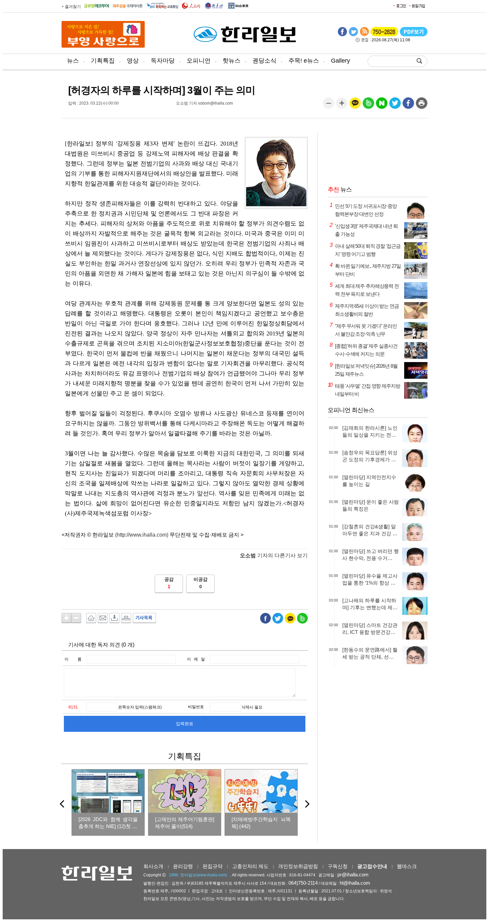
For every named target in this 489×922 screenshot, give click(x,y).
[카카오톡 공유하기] (355, 105)
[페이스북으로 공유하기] (408, 105)
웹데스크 (407, 866)
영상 (133, 60)
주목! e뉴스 (303, 60)
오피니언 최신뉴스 (351, 410)
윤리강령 (183, 866)
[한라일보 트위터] (353, 35)
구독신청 (338, 866)
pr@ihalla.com (353, 874)
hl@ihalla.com (355, 883)
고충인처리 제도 (250, 866)
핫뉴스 (232, 60)
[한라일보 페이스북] (342, 35)
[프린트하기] (421, 105)
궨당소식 (264, 60)
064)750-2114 (303, 883)
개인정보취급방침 (298, 866)
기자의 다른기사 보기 (274, 555)
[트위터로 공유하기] (395, 105)
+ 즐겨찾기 (71, 6)
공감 (169, 579)
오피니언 (199, 60)
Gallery (340, 60)
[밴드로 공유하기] (368, 105)
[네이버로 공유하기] (382, 105)
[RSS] (364, 35)
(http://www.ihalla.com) (141, 535)
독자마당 (163, 60)
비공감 (201, 579)
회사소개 (153, 866)
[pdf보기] (413, 35)
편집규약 (213, 866)
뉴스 (73, 60)
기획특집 (103, 60)
